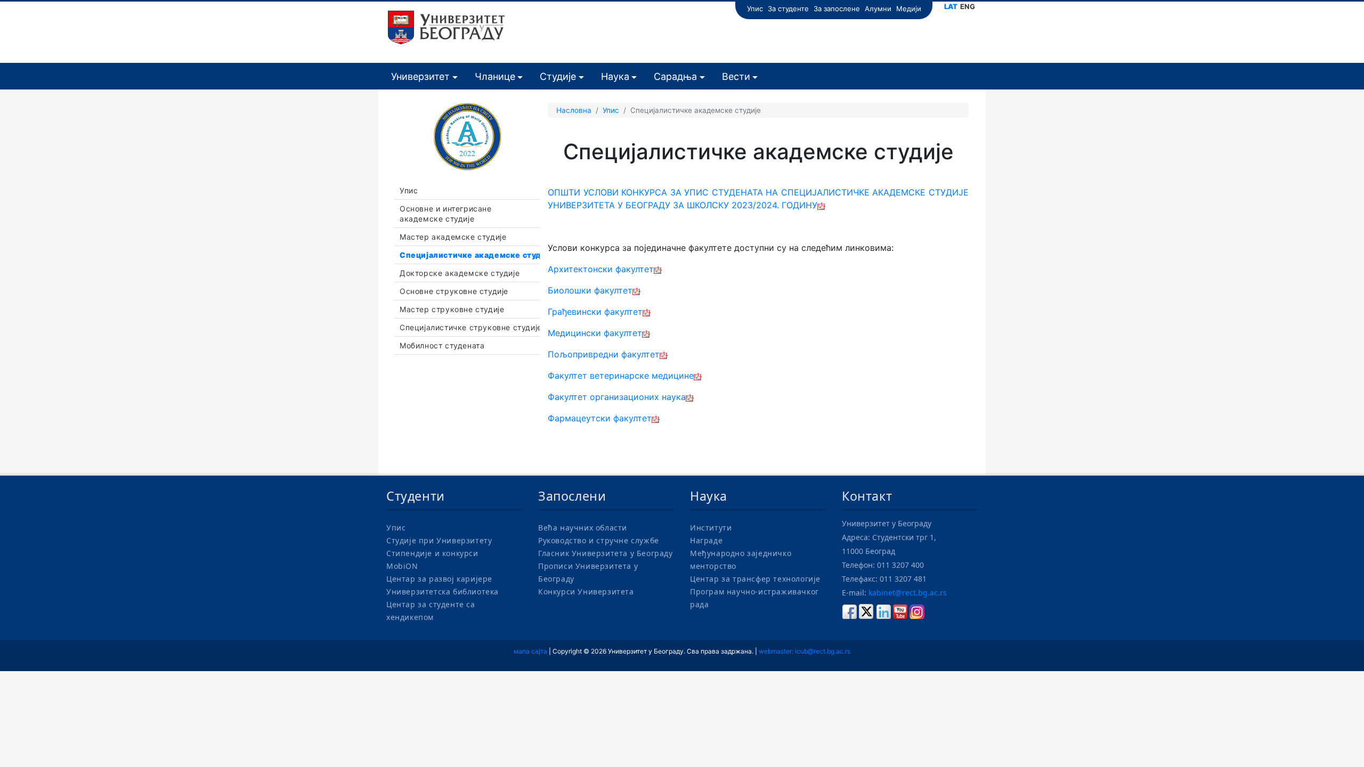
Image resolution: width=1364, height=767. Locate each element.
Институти (711, 528)
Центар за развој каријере (439, 579)
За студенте (788, 8)
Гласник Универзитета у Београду (605, 553)
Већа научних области (582, 528)
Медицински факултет (595, 333)
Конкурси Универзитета (586, 591)
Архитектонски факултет (601, 269)
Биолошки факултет (590, 290)
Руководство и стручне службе (598, 540)
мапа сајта (530, 651)
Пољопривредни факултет (604, 354)
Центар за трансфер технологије (755, 579)
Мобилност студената (442, 345)
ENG (967, 6)
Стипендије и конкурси (432, 553)
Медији (908, 8)
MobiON (402, 566)
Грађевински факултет (595, 311)
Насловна (573, 110)
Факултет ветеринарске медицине (621, 375)
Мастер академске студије (453, 236)
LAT (950, 6)
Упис (755, 8)
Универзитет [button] (420, 76)
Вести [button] (736, 76)
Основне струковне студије (454, 291)
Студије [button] (558, 76)
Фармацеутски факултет (600, 418)
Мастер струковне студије (452, 309)
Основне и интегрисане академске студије (446, 213)
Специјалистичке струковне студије (471, 327)
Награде (706, 540)
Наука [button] (615, 76)
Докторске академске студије (459, 273)
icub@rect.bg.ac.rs (822, 651)
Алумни (878, 8)
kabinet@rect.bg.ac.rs (907, 593)
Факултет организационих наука (617, 396)
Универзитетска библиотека (442, 591)
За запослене (837, 8)
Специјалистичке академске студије (472, 254)
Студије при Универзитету (439, 540)
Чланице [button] (495, 76)
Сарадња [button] (675, 76)
